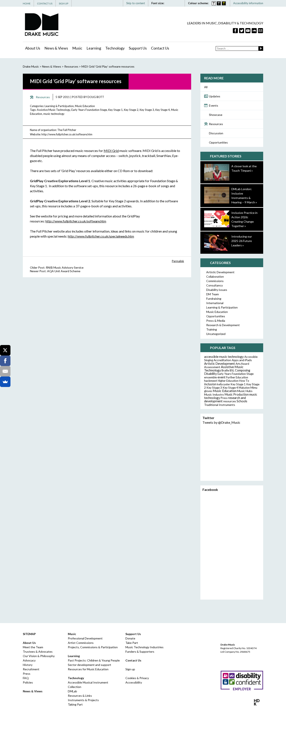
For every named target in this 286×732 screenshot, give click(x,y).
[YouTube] (248, 30)
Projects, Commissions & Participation (93, 647)
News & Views (56, 48)
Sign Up (63, 3)
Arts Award (242, 363)
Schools (242, 401)
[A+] (170, 3)
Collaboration (215, 276)
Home (27, 3)
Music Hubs (245, 391)
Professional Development (85, 638)
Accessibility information (248, 3)
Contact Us (44, 3)
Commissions (215, 281)
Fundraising (213, 298)
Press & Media (215, 320)
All (205, 87)
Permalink (178, 261)
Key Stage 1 (115, 109)
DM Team (212, 294)
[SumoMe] (5, 381)
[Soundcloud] (254, 30)
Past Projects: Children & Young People (94, 660)
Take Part (131, 642)
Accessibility (133, 682)
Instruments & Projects (83, 700)
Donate (130, 638)
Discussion (216, 133)
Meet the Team (33, 647)
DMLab (72, 691)
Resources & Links (80, 695)
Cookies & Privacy (137, 678)
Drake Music (41, 24)
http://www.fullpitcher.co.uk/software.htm (66, 134)
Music (77, 48)
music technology (53, 113)
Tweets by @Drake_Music (221, 422)
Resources (216, 124)
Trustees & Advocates (38, 651)
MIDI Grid (111, 151)
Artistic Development (220, 272)
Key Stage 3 (147, 109)
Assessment (212, 367)
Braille (225, 370)
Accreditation (222, 360)
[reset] (180, 3)
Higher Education (228, 380)
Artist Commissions (81, 642)
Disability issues (216, 289)
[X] (5, 350)
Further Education (237, 377)
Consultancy (214, 285)
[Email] (5, 371)
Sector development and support (89, 665)
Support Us (138, 48)
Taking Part (75, 704)
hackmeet (210, 380)
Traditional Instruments (219, 405)
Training (211, 329)
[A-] (175, 3)
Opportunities (218, 142)
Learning (93, 48)
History (27, 665)
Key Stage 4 (162, 109)
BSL (232, 370)
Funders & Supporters (139, 651)
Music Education (85, 106)
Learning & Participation (59, 106)
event (221, 377)
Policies (28, 682)
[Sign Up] (260, 30)
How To (244, 380)
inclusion (210, 384)
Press (224, 398)
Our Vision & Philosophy (39, 656)
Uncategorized (215, 334)
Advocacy (29, 660)
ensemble (210, 377)
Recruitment (31, 669)
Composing (242, 370)
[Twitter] (241, 30)
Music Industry (214, 394)
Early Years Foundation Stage (89, 109)
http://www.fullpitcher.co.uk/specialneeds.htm (101, 236)
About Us (32, 48)
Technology (115, 48)
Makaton (244, 387)
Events (213, 105)
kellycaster (223, 384)
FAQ (26, 678)
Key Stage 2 (131, 109)
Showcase (215, 114)
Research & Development (223, 325)
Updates (214, 96)
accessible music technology (224, 356)
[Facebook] (235, 30)
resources (229, 401)
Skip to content (135, 3)
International (214, 303)
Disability (210, 373)
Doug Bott (96, 97)
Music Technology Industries (144, 647)
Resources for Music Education (88, 669)
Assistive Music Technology (53, 109)
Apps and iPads (242, 360)
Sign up (130, 669)
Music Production (236, 394)
